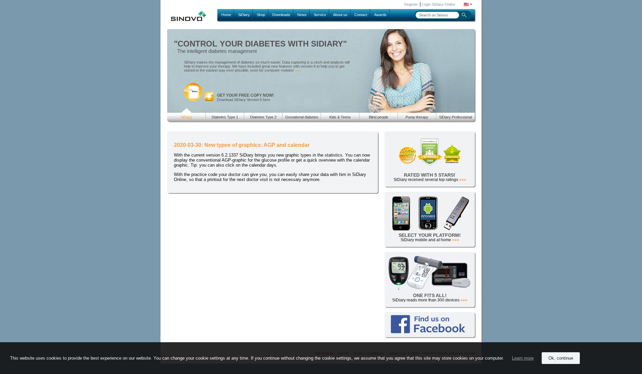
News (302, 15)
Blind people (378, 117)
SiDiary (244, 15)
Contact (360, 15)
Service (320, 15)
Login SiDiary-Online (438, 4)
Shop (261, 15)
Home (226, 15)
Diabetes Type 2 (263, 117)
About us (340, 15)
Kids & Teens (340, 117)
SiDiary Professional (455, 117)
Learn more (523, 358)
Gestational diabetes (301, 117)
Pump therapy (417, 117)
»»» (298, 70)
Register (411, 4)
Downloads (281, 15)
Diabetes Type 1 (225, 117)
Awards (380, 15)
